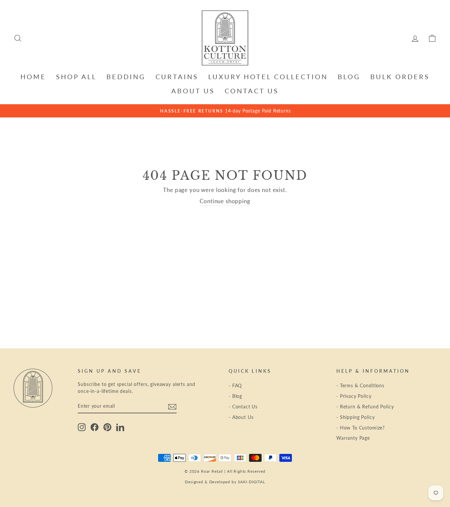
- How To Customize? (360, 427)
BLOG (349, 76)
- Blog (235, 396)
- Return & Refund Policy (365, 406)
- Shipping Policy (355, 417)
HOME (33, 76)
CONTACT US (252, 91)
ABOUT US (193, 91)
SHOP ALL (76, 76)
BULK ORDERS (400, 76)
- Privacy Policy (354, 396)
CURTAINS (176, 76)
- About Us (241, 417)
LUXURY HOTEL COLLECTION (268, 76)
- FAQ (235, 385)
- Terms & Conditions (360, 385)
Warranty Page (353, 438)
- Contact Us (243, 406)
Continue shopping (225, 201)
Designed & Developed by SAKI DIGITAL (225, 481)
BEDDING (126, 76)
